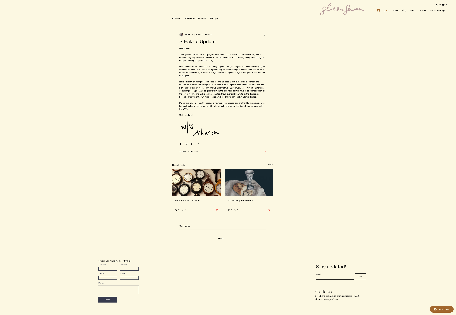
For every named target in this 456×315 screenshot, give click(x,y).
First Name (102, 262)
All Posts (176, 18)
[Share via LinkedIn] (192, 144)
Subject (122, 271)
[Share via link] (198, 144)
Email (100, 271)
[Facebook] (440, 4)
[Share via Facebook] (180, 144)
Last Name (123, 262)
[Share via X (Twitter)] (186, 144)
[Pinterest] (446, 4)
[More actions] (264, 34)
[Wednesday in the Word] (196, 182)
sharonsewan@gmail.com (326, 297)
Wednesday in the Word (195, 18)
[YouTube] (443, 4)
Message (101, 281)
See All (270, 165)
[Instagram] (436, 4)
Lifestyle (214, 18)
